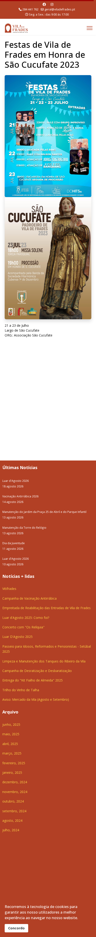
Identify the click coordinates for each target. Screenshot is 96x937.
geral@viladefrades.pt (60, 9)
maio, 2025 (10, 734)
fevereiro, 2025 (13, 763)
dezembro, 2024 (14, 782)
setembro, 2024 (14, 811)
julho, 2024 (10, 830)
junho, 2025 (11, 724)
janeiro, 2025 (12, 772)
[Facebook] (44, 4)
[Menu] (90, 28)
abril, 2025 (10, 744)
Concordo (16, 928)
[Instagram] (52, 4)
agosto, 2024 (12, 820)
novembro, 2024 (14, 792)
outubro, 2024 (13, 801)
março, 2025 (11, 753)
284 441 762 (30, 9)
